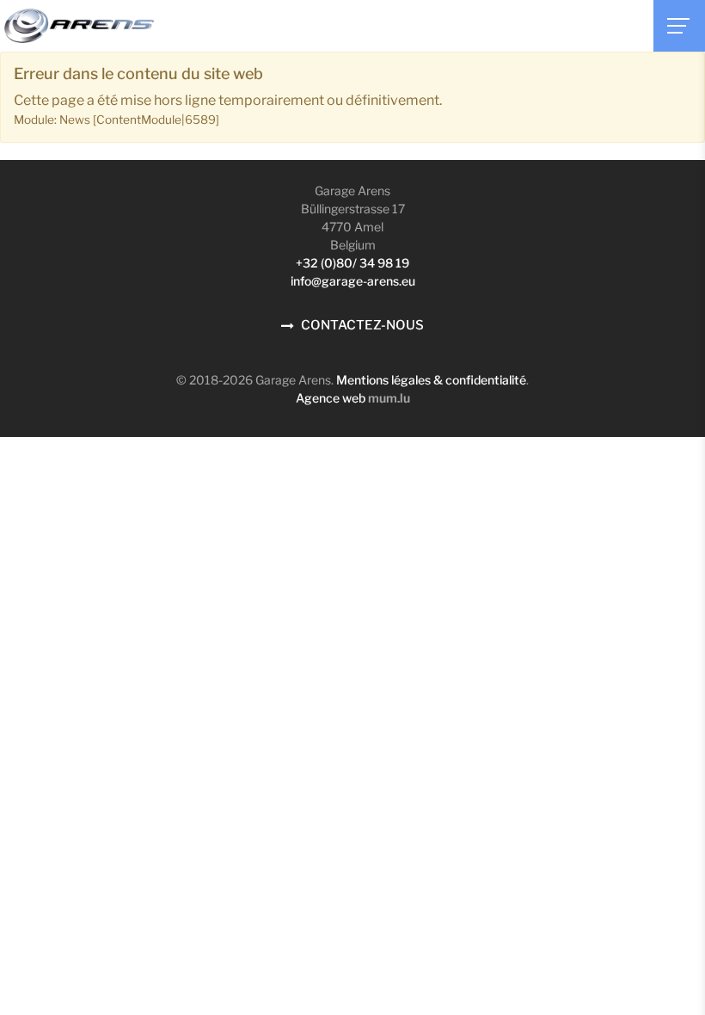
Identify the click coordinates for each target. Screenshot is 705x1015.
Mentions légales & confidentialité (431, 379)
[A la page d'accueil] (79, 26)
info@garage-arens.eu (353, 281)
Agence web (330, 398)
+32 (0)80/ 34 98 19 (352, 262)
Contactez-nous (362, 325)
